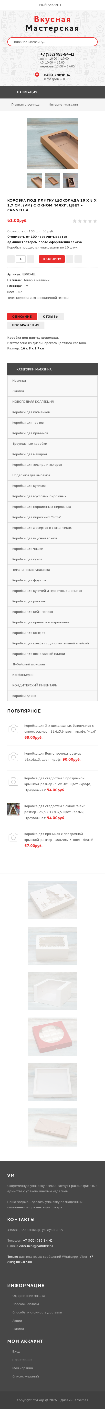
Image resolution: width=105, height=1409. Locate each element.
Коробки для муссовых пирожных (39, 496)
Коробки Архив (24, 696)
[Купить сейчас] (78, 259)
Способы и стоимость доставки (37, 1312)
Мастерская (52, 23)
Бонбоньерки (22, 675)
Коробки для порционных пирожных (41, 507)
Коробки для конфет (28, 633)
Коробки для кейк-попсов (32, 612)
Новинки (19, 381)
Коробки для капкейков (31, 412)
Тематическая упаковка (31, 570)
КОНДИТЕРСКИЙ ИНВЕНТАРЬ (34, 685)
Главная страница (25, 104)
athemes (81, 1400)
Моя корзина (22, 1368)
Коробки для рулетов (29, 601)
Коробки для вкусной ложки (34, 538)
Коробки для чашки (27, 549)
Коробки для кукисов (29, 486)
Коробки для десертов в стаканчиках (42, 528)
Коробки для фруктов (29, 580)
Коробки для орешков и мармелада (40, 622)
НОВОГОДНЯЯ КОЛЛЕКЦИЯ (33, 402)
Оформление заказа (28, 1296)
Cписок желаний (25, 1376)
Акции (17, 1321)
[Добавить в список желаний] (69, 259)
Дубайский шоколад (28, 664)
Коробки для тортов (28, 423)
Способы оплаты (25, 1304)
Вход (16, 1351)
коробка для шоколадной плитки (42, 298)
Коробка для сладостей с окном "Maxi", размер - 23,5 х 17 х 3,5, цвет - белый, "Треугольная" (54, 812)
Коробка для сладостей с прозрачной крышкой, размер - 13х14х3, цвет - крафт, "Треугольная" (57, 784)
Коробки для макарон (29, 454)
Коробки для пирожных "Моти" (36, 517)
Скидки (18, 391)
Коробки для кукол (27, 559)
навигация (26, 92)
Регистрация (22, 1360)
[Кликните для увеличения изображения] (52, 143)
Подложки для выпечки (31, 475)
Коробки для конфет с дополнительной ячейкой (50, 643)
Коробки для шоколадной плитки (38, 654)
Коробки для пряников (30, 433)
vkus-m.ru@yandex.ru (36, 1246)
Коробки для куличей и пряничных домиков (47, 591)
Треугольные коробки (29, 444)
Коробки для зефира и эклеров (37, 465)
